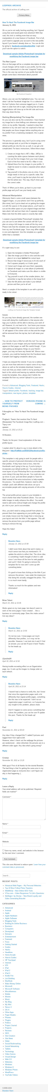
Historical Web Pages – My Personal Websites (23, 886)
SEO (7, 1033)
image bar (39, 391)
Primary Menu (24, 15)
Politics (8, 1023)
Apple (7, 913)
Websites (8, 1062)
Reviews (8, 1031)
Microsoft (8, 986)
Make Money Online (13, 984)
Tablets (8, 1049)
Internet (18, 388)
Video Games (10, 1054)
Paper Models (10, 1015)
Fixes (7, 942)
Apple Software (11, 918)
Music (7, 999)
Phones (8, 1018)
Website (5, 842)
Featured (34, 385)
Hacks (41, 385)
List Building (10, 978)
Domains (8, 934)
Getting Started (11, 944)
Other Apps (9, 1012)
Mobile (7, 994)
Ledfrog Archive (11, 6)
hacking (32, 391)
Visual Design (10, 1057)
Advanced (14, 385)
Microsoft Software (12, 989)
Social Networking (12, 1046)
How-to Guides (8, 388)
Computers (9, 929)
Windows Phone (11, 1070)
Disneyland (9, 931)
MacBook (8, 981)
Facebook (24, 391)
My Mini (8, 1005)
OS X (7, 1010)
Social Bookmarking (13, 1044)
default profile (14, 391)
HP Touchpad (10, 960)
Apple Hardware (11, 916)
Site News (9, 1038)
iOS (6, 965)
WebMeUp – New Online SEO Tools (19, 891)
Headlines (9, 952)
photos (25, 393)
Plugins (8, 1020)
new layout (17, 393)
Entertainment (10, 937)
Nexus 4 (8, 1007)
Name (5, 824)
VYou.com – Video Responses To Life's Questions (24, 893)
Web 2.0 (8, 1059)
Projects (8, 1028)
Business (8, 926)
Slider (7, 1041)
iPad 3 (7, 973)
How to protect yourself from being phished (12, 403)
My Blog (8, 1002)
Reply (4, 534)
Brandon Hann (14, 541)
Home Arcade (10, 955)
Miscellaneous (10, 991)
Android (8, 911)
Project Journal (11, 1025)
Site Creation (10, 1036)
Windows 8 (9, 1067)
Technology (9, 1052)
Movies (8, 997)
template (32, 393)
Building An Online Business (16, 924)
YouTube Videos (11, 1075)
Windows (8, 1064)
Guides (8, 947)
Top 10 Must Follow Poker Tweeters (19, 888)
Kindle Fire (9, 976)
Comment (6, 797)
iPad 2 (7, 971)
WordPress (9, 1072)
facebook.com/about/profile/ (23, 46)
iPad (7, 968)
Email (5, 833)
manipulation (7, 393)
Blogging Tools (24, 385)
